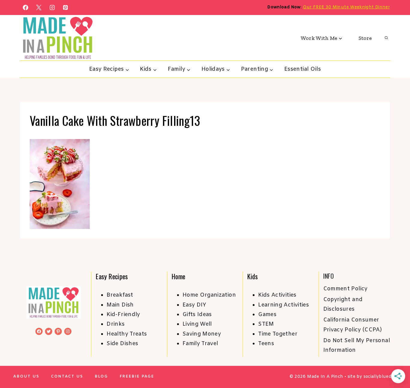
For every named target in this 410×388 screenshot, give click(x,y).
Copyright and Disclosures (343, 304)
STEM (266, 324)
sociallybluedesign (383, 377)
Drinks (116, 324)
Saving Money (201, 334)
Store (365, 38)
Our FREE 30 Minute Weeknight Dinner (346, 7)
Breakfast (120, 295)
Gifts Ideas (197, 314)
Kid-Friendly (123, 314)
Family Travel (200, 343)
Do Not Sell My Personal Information (356, 345)
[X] (38, 7)
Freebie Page (137, 376)
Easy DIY (194, 305)
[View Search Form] (386, 38)
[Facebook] (25, 7)
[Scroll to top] (395, 364)
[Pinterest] (65, 7)
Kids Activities (277, 295)
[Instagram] (52, 7)
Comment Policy (345, 288)
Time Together (277, 334)
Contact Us (67, 376)
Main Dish (120, 305)
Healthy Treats (127, 334)
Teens (266, 343)
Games (267, 314)
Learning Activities (283, 305)
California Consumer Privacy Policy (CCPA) (352, 324)
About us (26, 376)
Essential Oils (302, 69)
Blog (101, 376)
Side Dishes (122, 343)
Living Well (197, 324)
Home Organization (209, 295)
